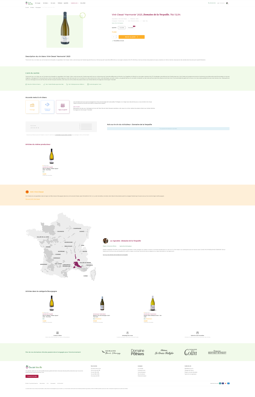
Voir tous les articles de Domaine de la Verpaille (115, 254)
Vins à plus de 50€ (95, 376)
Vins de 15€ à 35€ (95, 372)
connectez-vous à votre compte (63, 134)
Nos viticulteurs (141, 374)
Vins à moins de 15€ (95, 370)
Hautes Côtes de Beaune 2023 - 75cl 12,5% (153, 316)
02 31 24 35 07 (60, 383)
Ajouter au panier (131, 37)
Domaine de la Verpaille (156, 14)
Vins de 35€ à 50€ (95, 374)
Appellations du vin (189, 368)
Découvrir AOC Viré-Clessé (33, 199)
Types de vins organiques (190, 374)
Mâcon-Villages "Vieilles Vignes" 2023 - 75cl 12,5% (50, 169)
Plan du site (42, 383)
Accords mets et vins (96, 368)
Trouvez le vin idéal (32, 376)
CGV (48, 383)
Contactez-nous (141, 370)
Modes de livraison (142, 376)
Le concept (140, 368)
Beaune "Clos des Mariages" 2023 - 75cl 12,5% (101, 316)
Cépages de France (189, 370)
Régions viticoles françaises (191, 372)
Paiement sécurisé (214, 383)
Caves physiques (141, 372)
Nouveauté (53, 383)
